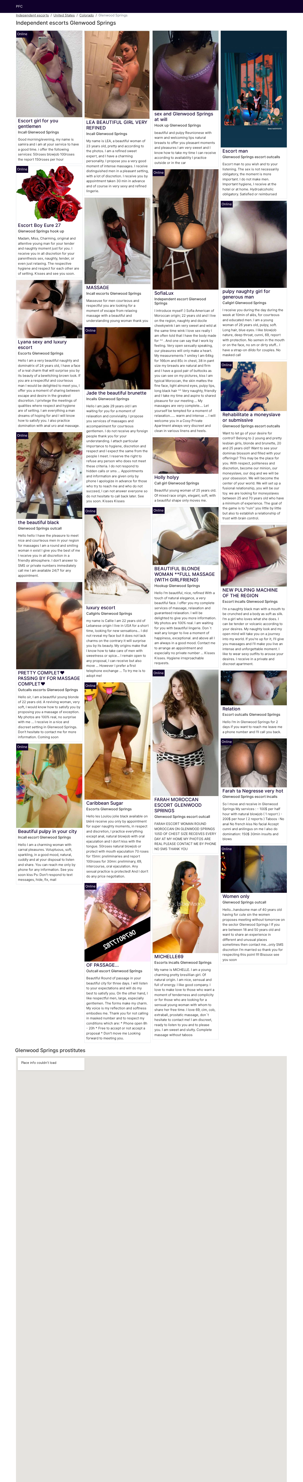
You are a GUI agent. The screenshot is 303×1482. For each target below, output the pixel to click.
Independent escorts (32, 15)
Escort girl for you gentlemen (38, 123)
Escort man (235, 151)
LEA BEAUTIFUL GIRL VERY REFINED (116, 125)
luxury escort (100, 607)
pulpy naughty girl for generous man (246, 294)
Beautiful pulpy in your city (47, 831)
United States (64, 15)
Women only (236, 896)
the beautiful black (38, 522)
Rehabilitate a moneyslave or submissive (251, 417)
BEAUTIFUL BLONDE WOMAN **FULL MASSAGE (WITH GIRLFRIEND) (184, 574)
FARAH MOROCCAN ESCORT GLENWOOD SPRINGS (178, 805)
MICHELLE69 (168, 956)
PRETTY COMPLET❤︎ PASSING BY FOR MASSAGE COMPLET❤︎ (49, 678)
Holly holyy (166, 477)
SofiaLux (163, 293)
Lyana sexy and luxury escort (42, 344)
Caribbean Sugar (104, 803)
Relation (231, 709)
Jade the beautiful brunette (116, 393)
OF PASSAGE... (102, 965)
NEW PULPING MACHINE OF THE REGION (250, 592)
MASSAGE (97, 287)
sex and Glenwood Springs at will (183, 116)
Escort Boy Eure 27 (39, 225)
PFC (19, 6)
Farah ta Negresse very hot (252, 791)
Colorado (86, 15)
